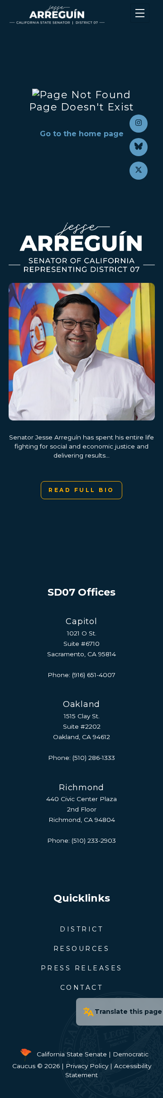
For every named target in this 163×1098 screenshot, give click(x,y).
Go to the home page (82, 133)
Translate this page (128, 1011)
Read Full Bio (81, 490)
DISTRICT (81, 929)
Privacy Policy (87, 1065)
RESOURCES (81, 949)
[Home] (69, 14)
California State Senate (72, 1054)
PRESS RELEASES (82, 968)
